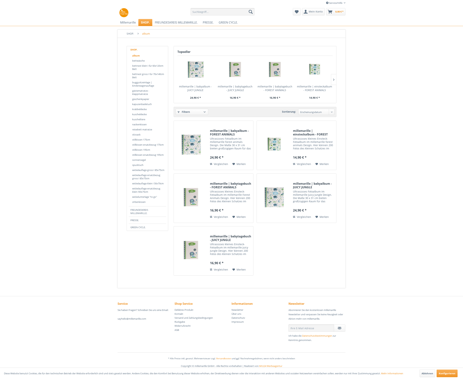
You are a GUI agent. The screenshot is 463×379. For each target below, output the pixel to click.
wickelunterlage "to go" (144, 196)
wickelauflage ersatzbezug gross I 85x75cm (146, 176)
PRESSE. (134, 220)
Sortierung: (289, 111)
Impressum (238, 321)
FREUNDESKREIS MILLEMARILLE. (139, 211)
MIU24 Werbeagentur (270, 366)
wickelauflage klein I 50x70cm (148, 183)
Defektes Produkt (184, 309)
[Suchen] (250, 11)
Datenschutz (238, 317)
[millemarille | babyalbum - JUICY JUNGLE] (195, 70)
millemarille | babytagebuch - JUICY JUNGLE (235, 88)
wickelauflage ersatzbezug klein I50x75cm (146, 190)
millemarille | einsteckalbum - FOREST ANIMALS (314, 88)
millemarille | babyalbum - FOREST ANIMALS (229, 132)
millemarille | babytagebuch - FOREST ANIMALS (275, 88)
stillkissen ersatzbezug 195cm (148, 154)
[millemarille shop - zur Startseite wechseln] (123, 12)
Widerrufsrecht (183, 325)
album (136, 55)
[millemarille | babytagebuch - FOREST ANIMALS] (275, 70)
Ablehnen (427, 373)
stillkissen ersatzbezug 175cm (148, 144)
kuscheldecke (139, 114)
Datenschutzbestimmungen (317, 335)
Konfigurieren (447, 373)
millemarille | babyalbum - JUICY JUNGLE (195, 88)
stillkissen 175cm (141, 139)
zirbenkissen (139, 202)
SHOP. (133, 49)
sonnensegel (139, 160)
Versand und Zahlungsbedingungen (194, 317)
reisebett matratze (142, 129)
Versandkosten (223, 358)
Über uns (236, 313)
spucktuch (137, 165)
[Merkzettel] (297, 11)
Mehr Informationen (392, 373)
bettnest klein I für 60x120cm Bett (147, 67)
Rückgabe (180, 321)
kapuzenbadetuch (142, 104)
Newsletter (237, 309)
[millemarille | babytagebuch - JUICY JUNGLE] (235, 70)
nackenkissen (139, 124)
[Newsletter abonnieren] (339, 328)
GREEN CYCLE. (138, 227)
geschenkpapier (140, 99)
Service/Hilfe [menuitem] (335, 3)
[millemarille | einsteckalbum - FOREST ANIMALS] (315, 70)
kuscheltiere (138, 119)
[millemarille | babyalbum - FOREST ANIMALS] (191, 145)
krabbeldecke (139, 109)
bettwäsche (138, 60)
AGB (177, 330)
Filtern (185, 112)
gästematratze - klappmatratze (140, 92)
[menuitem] (222, 11)
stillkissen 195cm (141, 149)
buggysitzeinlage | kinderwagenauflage (143, 84)
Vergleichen (220, 164)
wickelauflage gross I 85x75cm (148, 170)
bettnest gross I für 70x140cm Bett (148, 75)
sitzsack (136, 134)
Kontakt (179, 313)
